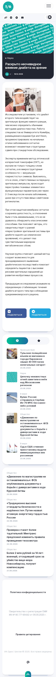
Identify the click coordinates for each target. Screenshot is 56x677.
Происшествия (27, 350)
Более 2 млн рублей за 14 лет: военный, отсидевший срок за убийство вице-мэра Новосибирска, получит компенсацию (25, 560)
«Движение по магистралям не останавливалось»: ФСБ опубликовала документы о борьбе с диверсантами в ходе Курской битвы (34, 426)
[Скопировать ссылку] (5, 17)
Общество (25, 414)
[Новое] (17, 340)
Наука (10, 58)
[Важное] (38, 340)
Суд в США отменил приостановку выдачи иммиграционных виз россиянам (33, 451)
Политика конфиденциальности (28, 592)
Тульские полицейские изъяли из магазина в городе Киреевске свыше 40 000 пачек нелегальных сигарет (33, 359)
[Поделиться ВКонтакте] (11, 17)
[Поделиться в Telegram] (16, 17)
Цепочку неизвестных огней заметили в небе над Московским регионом (33, 381)
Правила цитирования (28, 634)
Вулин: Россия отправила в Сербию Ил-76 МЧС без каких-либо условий (33, 401)
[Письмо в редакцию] (28, 662)
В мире (23, 394)
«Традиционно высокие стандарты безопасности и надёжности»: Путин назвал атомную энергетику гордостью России (27, 510)
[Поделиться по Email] (22, 17)
